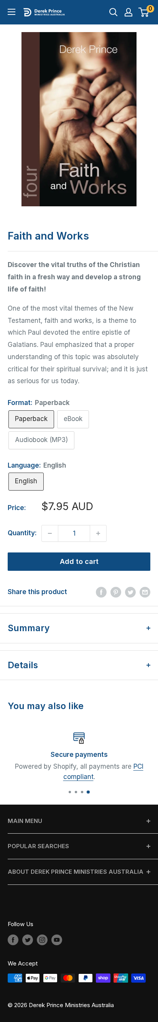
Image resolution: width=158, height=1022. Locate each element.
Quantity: (22, 533)
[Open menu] (11, 12)
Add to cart (79, 561)
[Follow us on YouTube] (56, 939)
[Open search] (113, 12)
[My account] (128, 12)
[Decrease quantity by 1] (50, 533)
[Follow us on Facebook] (13, 939)
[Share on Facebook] (101, 592)
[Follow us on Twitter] (27, 939)
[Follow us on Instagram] (42, 939)
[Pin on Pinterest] (115, 592)
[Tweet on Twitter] (130, 592)
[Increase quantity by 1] (98, 533)
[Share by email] (145, 592)
